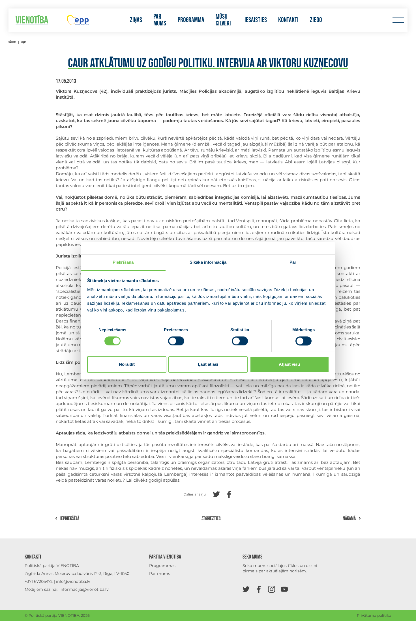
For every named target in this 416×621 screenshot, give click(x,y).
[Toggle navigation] (398, 20)
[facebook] (258, 589)
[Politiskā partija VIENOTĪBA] (31, 20)
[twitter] (246, 589)
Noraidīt (127, 364)
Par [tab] (293, 262)
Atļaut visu (289, 364)
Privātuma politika (374, 615)
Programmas (162, 565)
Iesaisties (256, 20)
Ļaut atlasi (208, 364)
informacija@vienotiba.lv (84, 589)
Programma (191, 20)
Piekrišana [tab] (123, 262)
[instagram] (271, 589)
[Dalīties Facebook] (229, 493)
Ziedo (316, 20)
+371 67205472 (39, 581)
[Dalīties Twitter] (216, 493)
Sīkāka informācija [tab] (208, 262)
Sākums (12, 42)
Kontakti (288, 20)
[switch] (176, 340)
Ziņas (136, 20)
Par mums (159, 20)
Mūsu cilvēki (223, 20)
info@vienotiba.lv (73, 581)
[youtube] (284, 589)
